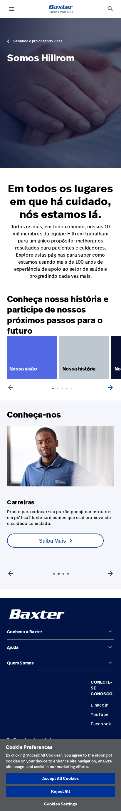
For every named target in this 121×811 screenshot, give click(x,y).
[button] (60, 634)
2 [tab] (59, 395)
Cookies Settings (60, 804)
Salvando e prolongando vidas (37, 41)
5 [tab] (73, 395)
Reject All (60, 791)
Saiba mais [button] (52, 540)
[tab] (110, 8)
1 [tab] (55, 395)
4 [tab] (69, 395)
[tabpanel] (33, 357)
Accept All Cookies (60, 778)
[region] (60, 775)
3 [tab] (64, 395)
